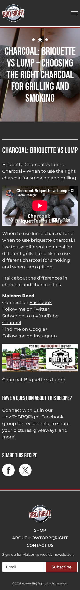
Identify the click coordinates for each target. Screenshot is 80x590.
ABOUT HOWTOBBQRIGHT (40, 537)
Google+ (38, 329)
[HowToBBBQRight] (13, 13)
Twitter (41, 309)
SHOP (40, 530)
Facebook (41, 302)
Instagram (45, 336)
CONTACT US (40, 545)
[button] (74, 13)
